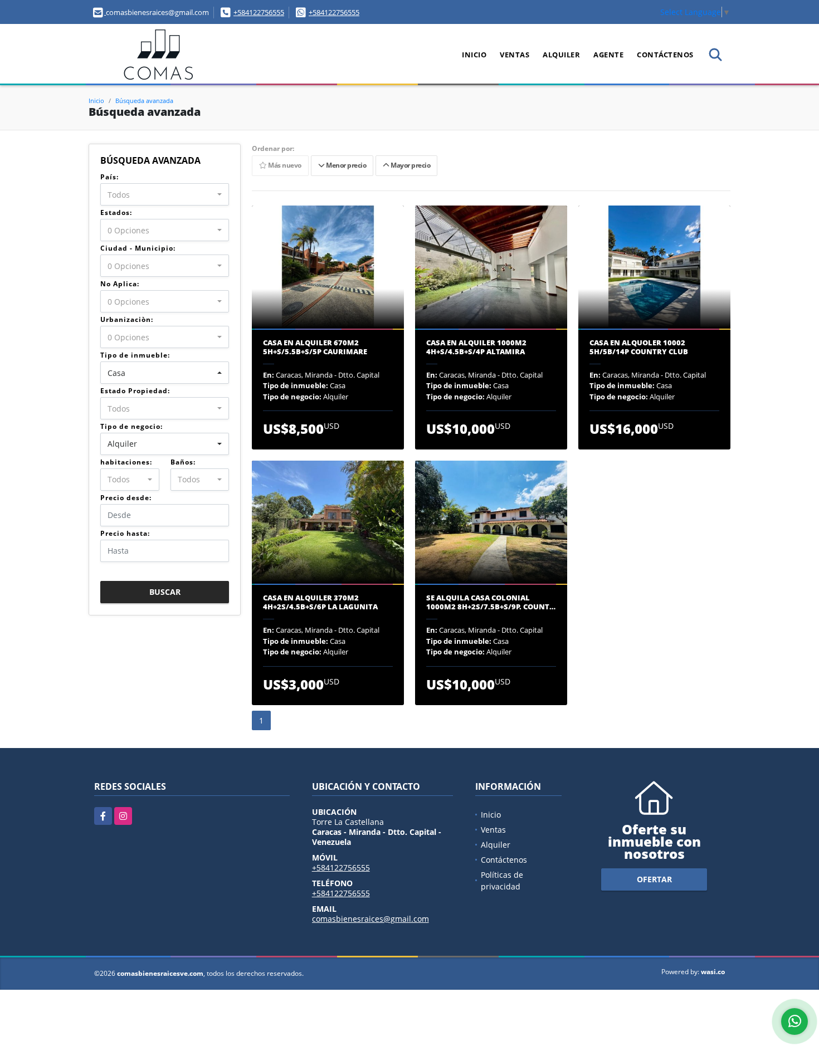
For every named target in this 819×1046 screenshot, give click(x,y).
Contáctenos (665, 55)
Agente (608, 55)
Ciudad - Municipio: (138, 248)
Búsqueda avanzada (144, 100)
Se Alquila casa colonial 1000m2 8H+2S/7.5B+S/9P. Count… (490, 602)
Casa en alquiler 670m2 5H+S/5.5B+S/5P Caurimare (315, 347)
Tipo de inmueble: (135, 355)
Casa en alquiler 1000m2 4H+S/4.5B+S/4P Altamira (476, 347)
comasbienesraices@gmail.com (370, 918)
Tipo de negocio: (131, 426)
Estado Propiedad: (135, 390)
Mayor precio (409, 165)
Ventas (514, 55)
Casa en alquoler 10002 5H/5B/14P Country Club (638, 347)
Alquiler (561, 55)
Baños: (183, 462)
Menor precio (345, 165)
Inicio (474, 55)
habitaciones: (126, 462)
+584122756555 (258, 12)
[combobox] (164, 194)
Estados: (116, 212)
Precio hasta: (125, 533)
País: (109, 177)
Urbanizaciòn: (126, 319)
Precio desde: (126, 497)
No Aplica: (119, 284)
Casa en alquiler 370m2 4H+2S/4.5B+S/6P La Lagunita (320, 602)
